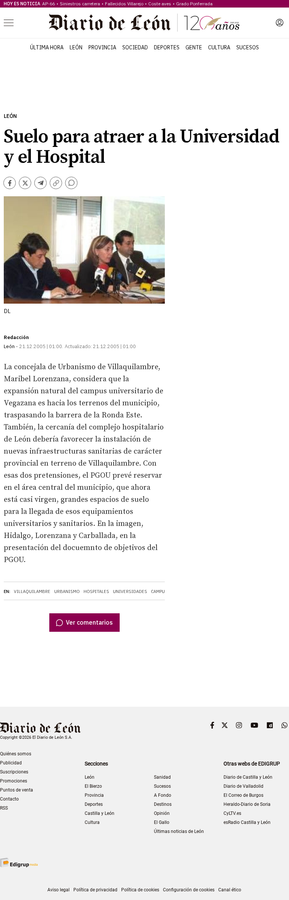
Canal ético (229, 889)
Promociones (13, 781)
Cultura (219, 47)
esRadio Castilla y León (247, 822)
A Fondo (162, 795)
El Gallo (161, 822)
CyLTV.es (232, 813)
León (76, 47)
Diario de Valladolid (243, 786)
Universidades (130, 591)
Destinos (163, 804)
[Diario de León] (144, 23)
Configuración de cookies (188, 889)
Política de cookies (140, 889)
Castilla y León (99, 813)
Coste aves (159, 3)
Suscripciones (14, 772)
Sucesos (247, 47)
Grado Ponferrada (194, 3)
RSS (4, 808)
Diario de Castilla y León (248, 777)
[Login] (279, 22)
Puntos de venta (16, 790)
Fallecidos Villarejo (124, 3)
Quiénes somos (15, 753)
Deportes (166, 47)
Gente (194, 47)
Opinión (162, 813)
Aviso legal (58, 889)
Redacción (16, 337)
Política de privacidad (95, 889)
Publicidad (11, 763)
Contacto (9, 799)
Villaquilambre (32, 591)
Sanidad (162, 777)
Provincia (102, 47)
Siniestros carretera (80, 3)
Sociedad (135, 47)
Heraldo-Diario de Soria (247, 804)
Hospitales (96, 591)
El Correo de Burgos (243, 795)
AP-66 (48, 3)
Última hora (47, 47)
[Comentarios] (71, 183)
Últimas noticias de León (179, 831)
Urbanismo (67, 591)
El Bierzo (93, 786)
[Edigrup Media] (19, 862)
